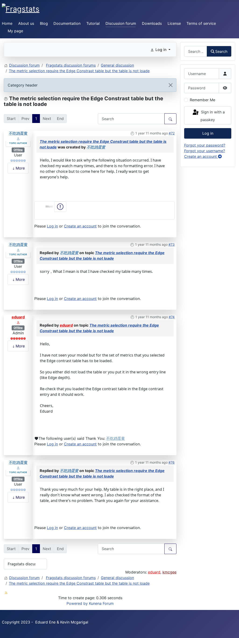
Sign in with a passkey (212, 116)
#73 (172, 244)
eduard (18, 317)
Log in (52, 226)
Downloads (152, 23)
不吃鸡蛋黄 (18, 133)
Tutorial (93, 23)
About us (26, 23)
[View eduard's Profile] (18, 322)
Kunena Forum (101, 603)
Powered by (77, 603)
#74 (172, 317)
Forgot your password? (204, 145)
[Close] (170, 85)
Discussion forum (120, 23)
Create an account (80, 226)
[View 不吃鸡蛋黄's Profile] (18, 138)
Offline (18, 149)
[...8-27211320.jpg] (50, 206)
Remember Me (202, 99)
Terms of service (201, 23)
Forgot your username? (204, 150)
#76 (172, 462)
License (174, 23)
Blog (44, 23)
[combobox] (195, 51)
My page (15, 31)
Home (7, 23)
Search (221, 51)
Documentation (67, 23)
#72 (172, 133)
